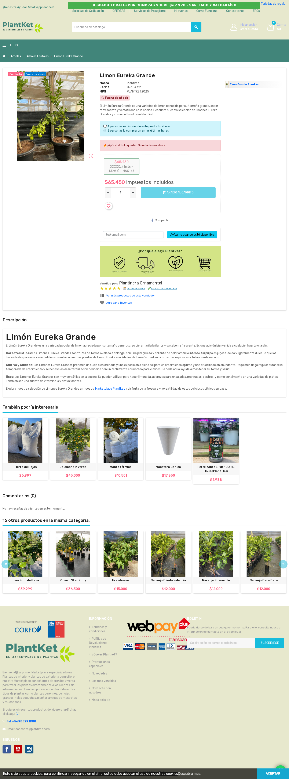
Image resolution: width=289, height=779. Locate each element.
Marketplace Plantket (110, 388)
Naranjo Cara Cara (264, 580)
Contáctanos (235, 11)
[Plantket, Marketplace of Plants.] (23, 27)
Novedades (99, 673)
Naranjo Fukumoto (216, 580)
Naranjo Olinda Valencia (168, 580)
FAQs (256, 11)
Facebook (7, 749)
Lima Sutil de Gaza (25, 580)
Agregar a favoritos (119, 302)
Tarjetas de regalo (273, 3)
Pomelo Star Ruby (73, 580)
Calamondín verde (72, 467)
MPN (103, 91)
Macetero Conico (168, 467)
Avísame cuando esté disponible (192, 235)
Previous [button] (5, 564)
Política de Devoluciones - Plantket (99, 643)
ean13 (104, 87)
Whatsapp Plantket (41, 7)
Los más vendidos (104, 681)
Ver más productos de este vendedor (130, 295)
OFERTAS (119, 11)
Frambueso (120, 580)
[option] (25, 562)
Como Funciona (206, 11)
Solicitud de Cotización (88, 11)
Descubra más (189, 774)
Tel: (21, 721)
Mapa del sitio (101, 700)
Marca (104, 83)
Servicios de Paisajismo (150, 11)
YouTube (18, 749)
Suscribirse (270, 643)
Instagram (29, 749)
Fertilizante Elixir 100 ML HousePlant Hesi (216, 469)
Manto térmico (121, 467)
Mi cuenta (181, 11)
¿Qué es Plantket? (104, 654)
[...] (17, 714)
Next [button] (283, 564)
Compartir (162, 220)
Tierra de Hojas (25, 467)
